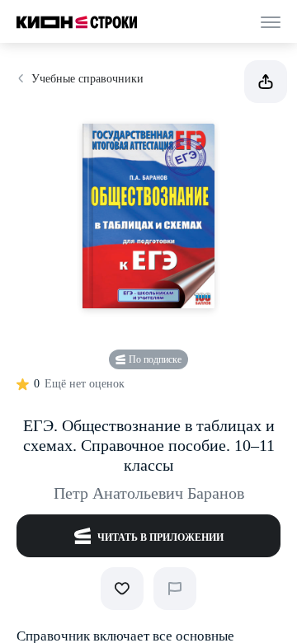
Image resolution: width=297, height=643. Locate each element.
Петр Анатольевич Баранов (149, 493)
